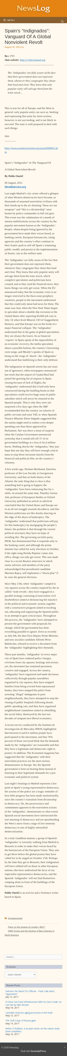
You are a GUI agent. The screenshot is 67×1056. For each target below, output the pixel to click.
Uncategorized (15, 918)
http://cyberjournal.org (32, 59)
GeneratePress (38, 1051)
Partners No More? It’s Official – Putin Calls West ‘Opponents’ (30, 993)
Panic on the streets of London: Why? (26, 927)
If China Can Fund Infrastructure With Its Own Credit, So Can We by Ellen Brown (33, 1003)
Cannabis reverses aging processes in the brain (29, 1012)
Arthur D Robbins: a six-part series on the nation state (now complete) (32, 1030)
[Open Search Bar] (62, 21)
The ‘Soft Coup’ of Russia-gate (20, 1020)
